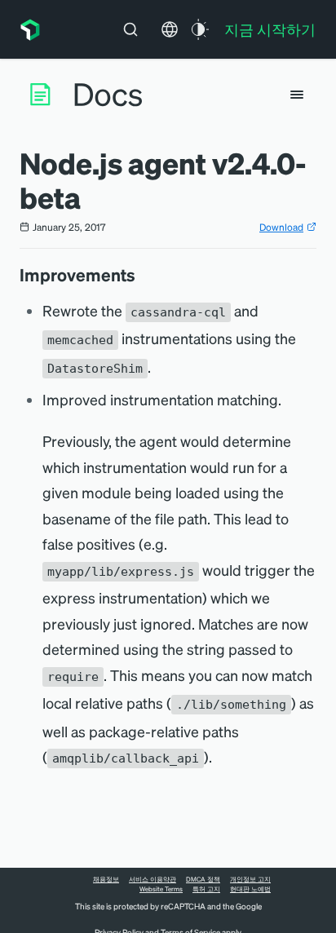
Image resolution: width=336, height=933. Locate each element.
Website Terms (161, 889)
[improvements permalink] (143, 275)
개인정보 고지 (250, 879)
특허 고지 (206, 889)
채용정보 (106, 879)
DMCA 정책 (203, 879)
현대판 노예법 (250, 889)
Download (281, 227)
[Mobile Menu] (296, 94)
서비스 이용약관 (152, 879)
